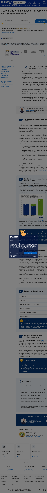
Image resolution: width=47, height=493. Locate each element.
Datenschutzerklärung (13, 255)
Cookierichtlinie (12, 256)
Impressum (35, 256)
